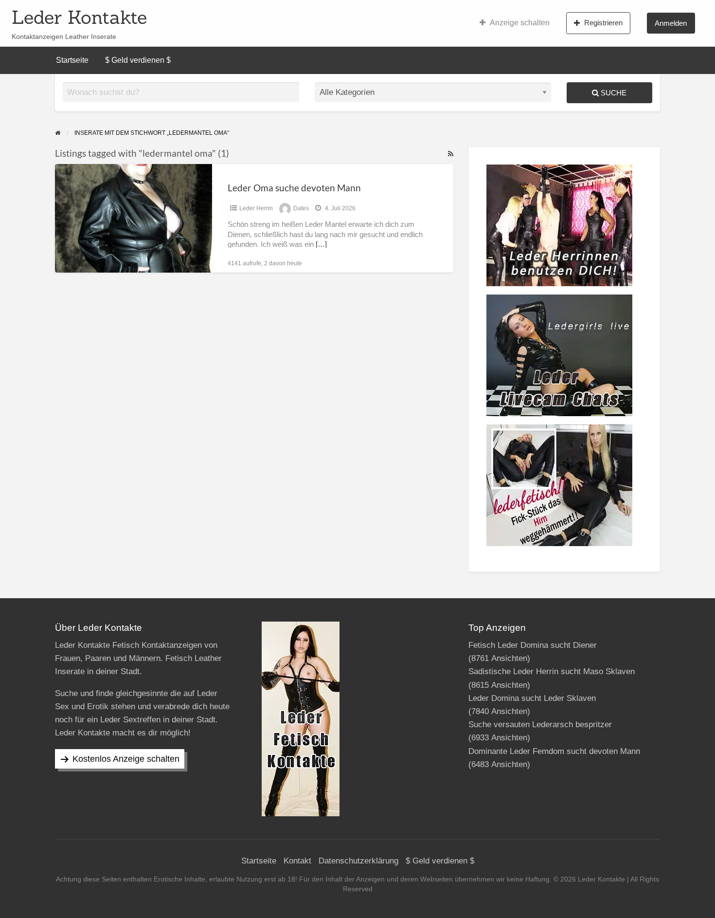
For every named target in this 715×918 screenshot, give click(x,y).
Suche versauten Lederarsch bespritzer (540, 724)
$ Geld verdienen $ (138, 60)
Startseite (72, 60)
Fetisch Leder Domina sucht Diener (532, 645)
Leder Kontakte (79, 17)
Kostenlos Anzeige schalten (125, 759)
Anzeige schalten (520, 22)
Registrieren (603, 22)
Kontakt (297, 860)
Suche (612, 93)
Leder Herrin (256, 208)
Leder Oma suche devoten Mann (294, 187)
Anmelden (671, 23)
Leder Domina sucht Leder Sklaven (532, 698)
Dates (301, 208)
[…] (321, 244)
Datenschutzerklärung (358, 860)
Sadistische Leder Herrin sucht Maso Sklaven (551, 671)
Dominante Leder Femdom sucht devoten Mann (554, 751)
